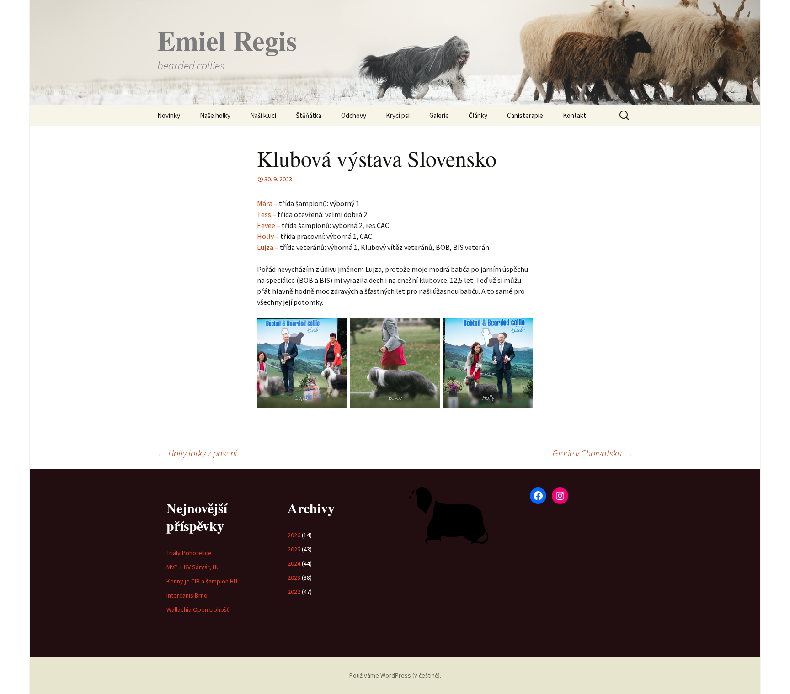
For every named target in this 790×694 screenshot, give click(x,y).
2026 (294, 535)
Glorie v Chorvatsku (593, 453)
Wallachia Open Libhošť (197, 609)
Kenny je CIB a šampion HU (201, 581)
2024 (294, 563)
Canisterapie (525, 115)
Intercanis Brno (187, 595)
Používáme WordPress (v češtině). (395, 675)
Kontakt (574, 115)
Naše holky (215, 115)
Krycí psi (398, 115)
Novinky (168, 115)
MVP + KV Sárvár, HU (193, 567)
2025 (294, 549)
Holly (265, 236)
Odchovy (353, 115)
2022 (294, 592)
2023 (294, 577)
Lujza (265, 247)
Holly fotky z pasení (197, 453)
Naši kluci (263, 115)
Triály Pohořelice (189, 553)
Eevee (266, 225)
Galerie (439, 115)
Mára (264, 203)
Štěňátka (308, 115)
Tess (264, 214)
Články (478, 115)
